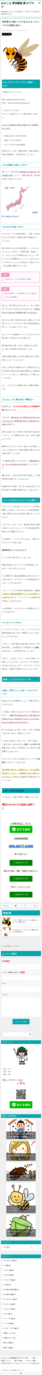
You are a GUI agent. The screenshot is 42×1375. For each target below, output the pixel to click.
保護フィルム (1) (9, 1333)
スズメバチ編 (7, 34)
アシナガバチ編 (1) (10, 1260)
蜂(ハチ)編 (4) (8, 1343)
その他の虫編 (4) (9, 1294)
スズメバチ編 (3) (9, 1280)
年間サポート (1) (9, 1338)
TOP (15, 1358)
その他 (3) (7, 1285)
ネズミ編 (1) (8, 1314)
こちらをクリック (21, 863)
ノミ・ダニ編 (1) (9, 1318)
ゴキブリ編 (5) (9, 1275)
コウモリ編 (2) (9, 1270)
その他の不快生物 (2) (11, 1289)
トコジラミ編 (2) (9, 1309)
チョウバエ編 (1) (9, 1304)
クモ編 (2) (7, 1265)
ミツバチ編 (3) (9, 1323)
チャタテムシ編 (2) (10, 1299)
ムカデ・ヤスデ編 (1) (11, 1328)
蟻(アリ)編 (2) (8, 1347)
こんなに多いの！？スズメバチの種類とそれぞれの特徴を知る (12, 946)
